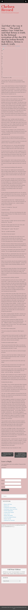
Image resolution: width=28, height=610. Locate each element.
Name (3, 480)
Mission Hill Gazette (8, 515)
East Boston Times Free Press (10, 509)
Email (2, 483)
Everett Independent (8, 510)
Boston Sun (6, 505)
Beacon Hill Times (8, 504)
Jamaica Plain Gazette (9, 512)
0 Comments (17, 45)
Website (3, 486)
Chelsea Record (7, 8)
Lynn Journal (7, 513)
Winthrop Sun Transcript (9, 520)
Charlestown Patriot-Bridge (10, 507)
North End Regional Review (10, 517)
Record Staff (4, 45)
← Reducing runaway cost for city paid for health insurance (7, 454)
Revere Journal (7, 518)
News (2, 24)
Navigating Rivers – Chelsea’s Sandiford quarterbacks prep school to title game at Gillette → (21, 455)
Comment (3, 467)
